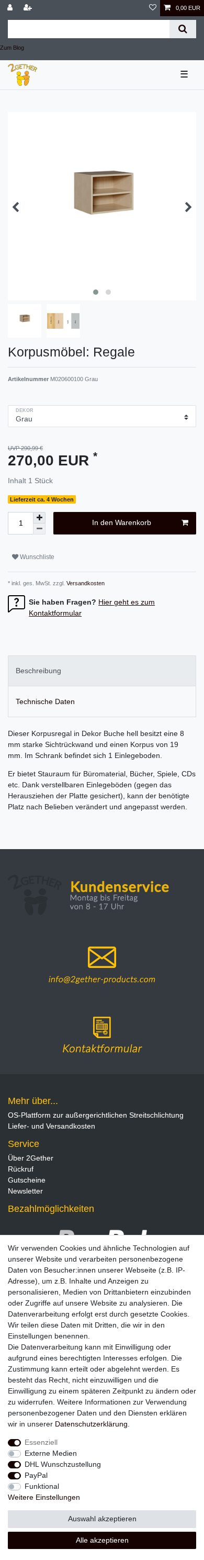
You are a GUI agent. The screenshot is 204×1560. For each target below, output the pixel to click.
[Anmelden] (11, 8)
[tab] (102, 670)
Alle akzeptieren (102, 1540)
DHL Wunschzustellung (63, 1464)
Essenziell (41, 1442)
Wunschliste (36, 557)
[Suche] (182, 29)
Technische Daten (45, 701)
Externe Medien (51, 1453)
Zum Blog (12, 47)
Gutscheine (27, 1180)
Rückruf (20, 1169)
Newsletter (25, 1191)
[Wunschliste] (152, 8)
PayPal (36, 1475)
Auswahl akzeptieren (102, 1518)
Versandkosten (85, 583)
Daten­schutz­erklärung (91, 1424)
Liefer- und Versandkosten (51, 1126)
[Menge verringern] (39, 528)
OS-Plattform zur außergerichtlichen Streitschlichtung (96, 1115)
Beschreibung (38, 670)
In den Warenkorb (121, 522)
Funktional (42, 1486)
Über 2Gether (30, 1158)
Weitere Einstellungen (44, 1497)
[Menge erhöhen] (39, 517)
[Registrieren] (29, 8)
